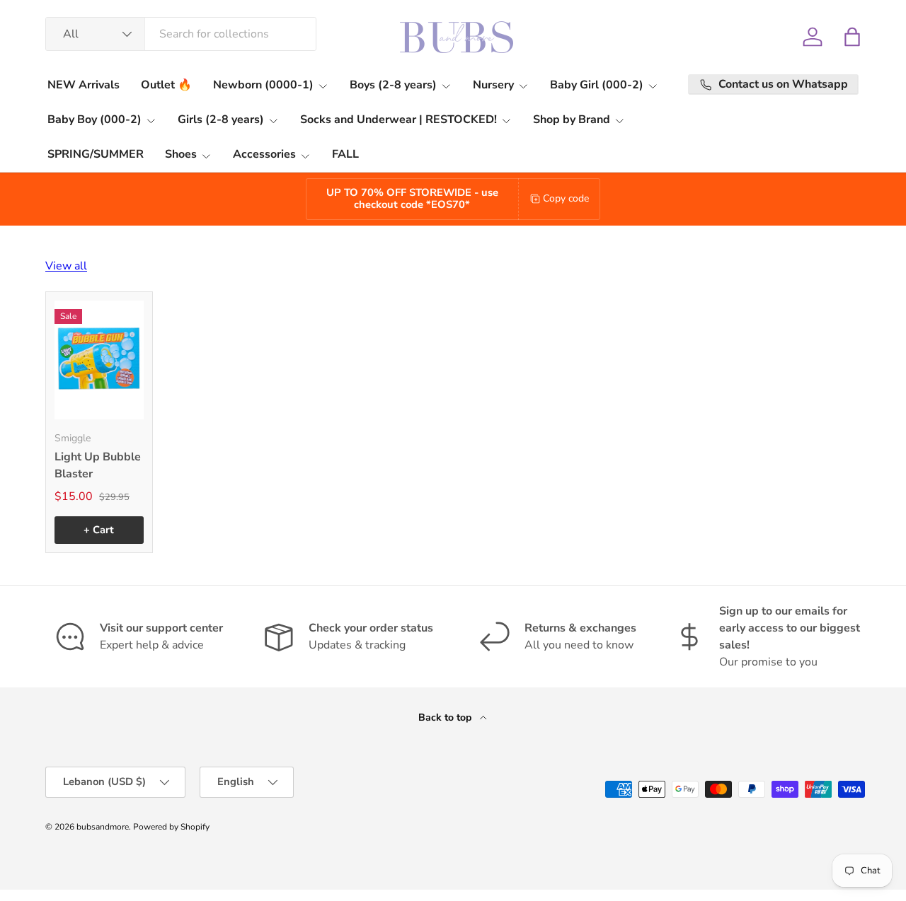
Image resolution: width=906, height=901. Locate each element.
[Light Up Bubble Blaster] (99, 360)
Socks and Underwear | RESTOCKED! (398, 119)
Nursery (493, 85)
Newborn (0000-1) (263, 85)
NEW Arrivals (83, 85)
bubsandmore (102, 826)
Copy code (566, 198)
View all (66, 266)
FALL (345, 154)
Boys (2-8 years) (393, 85)
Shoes (181, 154)
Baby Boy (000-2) (94, 119)
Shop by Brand (571, 119)
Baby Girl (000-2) (596, 85)
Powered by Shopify (171, 826)
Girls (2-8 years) (221, 119)
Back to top (446, 717)
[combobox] (181, 34)
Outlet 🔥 (166, 85)
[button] (852, 36)
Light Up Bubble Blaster (98, 465)
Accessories (264, 154)
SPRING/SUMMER (95, 154)
